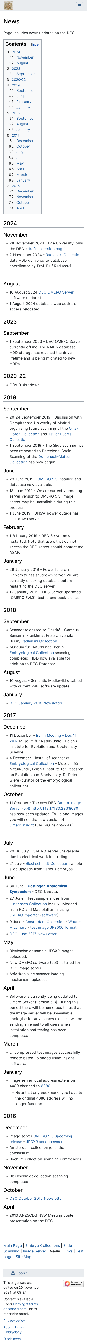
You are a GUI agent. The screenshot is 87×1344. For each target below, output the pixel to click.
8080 (45, 1085)
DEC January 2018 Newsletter (36, 703)
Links (68, 1251)
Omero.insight (22, 825)
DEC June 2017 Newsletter (33, 933)
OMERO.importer (24, 915)
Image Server (34, 1251)
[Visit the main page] (8, 6)
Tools (21, 1273)
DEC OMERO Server (56, 292)
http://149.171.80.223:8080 (55, 808)
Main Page (12, 1245)
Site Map (23, 1256)
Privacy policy (14, 1320)
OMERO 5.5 (47, 479)
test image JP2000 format (53, 927)
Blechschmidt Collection (47, 863)
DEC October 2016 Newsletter (36, 1198)
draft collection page (46, 248)
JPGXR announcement (45, 1141)
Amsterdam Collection (44, 921)
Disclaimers (12, 1339)
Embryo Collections (42, 1245)
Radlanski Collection (63, 254)
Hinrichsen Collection (28, 904)
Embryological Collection (32, 652)
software (49, 915)
